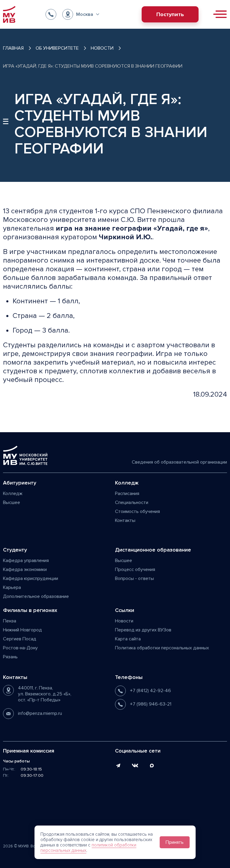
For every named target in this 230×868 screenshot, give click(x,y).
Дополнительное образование (36, 596)
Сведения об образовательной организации (179, 462)
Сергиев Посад (19, 639)
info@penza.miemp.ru (40, 713)
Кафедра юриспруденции (30, 578)
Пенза (9, 621)
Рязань (10, 657)
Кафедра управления (26, 561)
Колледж (12, 494)
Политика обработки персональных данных (162, 648)
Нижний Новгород (22, 630)
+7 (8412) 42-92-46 (150, 691)
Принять (175, 842)
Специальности (131, 502)
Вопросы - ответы (134, 578)
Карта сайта (128, 639)
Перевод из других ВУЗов (143, 630)
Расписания (127, 494)
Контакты (125, 520)
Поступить (170, 14)
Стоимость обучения (137, 511)
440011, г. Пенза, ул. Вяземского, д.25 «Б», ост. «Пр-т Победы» (44, 694)
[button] (80, 14)
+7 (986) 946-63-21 (150, 704)
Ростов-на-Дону (20, 648)
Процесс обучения (135, 569)
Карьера (12, 587)
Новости (124, 621)
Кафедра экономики (25, 569)
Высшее (11, 502)
